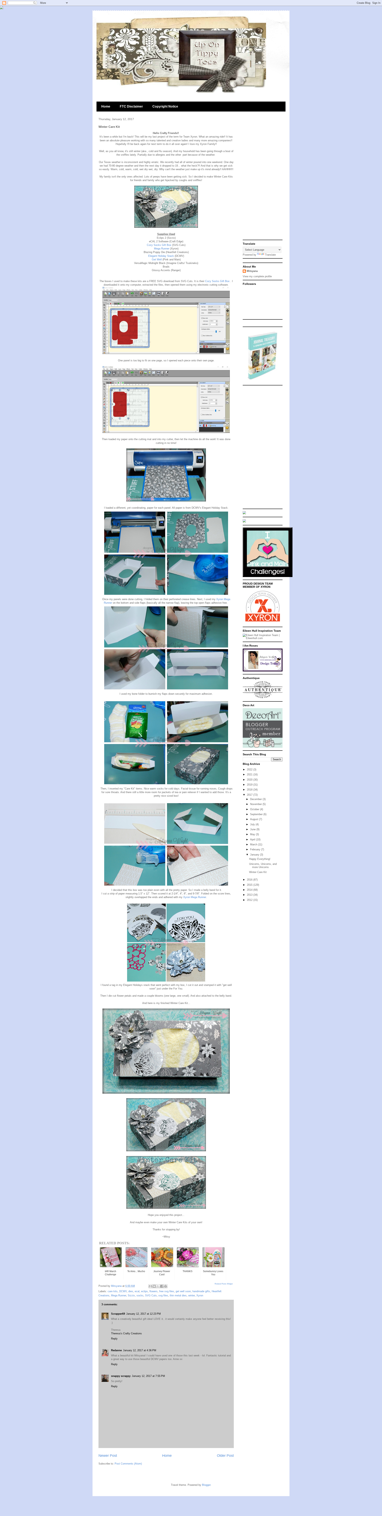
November (256, 804)
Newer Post (107, 1456)
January (255, 854)
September (256, 814)
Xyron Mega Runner (194, 897)
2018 (250, 789)
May (253, 834)
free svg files (166, 1291)
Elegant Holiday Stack (161, 255)
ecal (137, 1291)
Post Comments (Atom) (128, 1463)
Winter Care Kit (258, 872)
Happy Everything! (259, 858)
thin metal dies (178, 1295)
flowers (153, 1291)
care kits (113, 1291)
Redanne (116, 1350)
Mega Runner (162, 248)
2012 (250, 899)
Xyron (199, 1295)
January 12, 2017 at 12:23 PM (143, 1313)
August (254, 819)
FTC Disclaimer (131, 106)
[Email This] (150, 1286)
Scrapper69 (118, 1313)
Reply (114, 1338)
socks (139, 1295)
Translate (270, 254)
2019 (250, 784)
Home (105, 106)
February (255, 849)
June (253, 829)
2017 (250, 794)
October (255, 809)
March (254, 844)
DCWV (123, 1291)
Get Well (157, 259)
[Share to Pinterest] (166, 1286)
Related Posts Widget (224, 1284)
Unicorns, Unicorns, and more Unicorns (263, 865)
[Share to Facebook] (162, 1286)
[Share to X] (158, 1286)
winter (191, 1295)
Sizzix (131, 1295)
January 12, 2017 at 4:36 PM (139, 1350)
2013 (250, 894)
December (256, 799)
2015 (250, 884)
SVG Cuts (151, 1295)
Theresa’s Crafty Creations (126, 1333)
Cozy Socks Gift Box (159, 244)
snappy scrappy (121, 1375)
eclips (144, 1291)
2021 (250, 774)
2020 (250, 779)
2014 (250, 889)
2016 (250, 879)
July (253, 824)
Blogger (206, 1484)
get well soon (183, 1291)
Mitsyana (252, 271)
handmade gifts (201, 1291)
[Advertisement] (263, 178)
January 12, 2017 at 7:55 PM (148, 1375)
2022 (250, 769)
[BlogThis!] (154, 1286)
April (253, 839)
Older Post (225, 1456)
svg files (163, 1295)
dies (130, 1291)
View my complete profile (257, 276)
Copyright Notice (165, 106)
